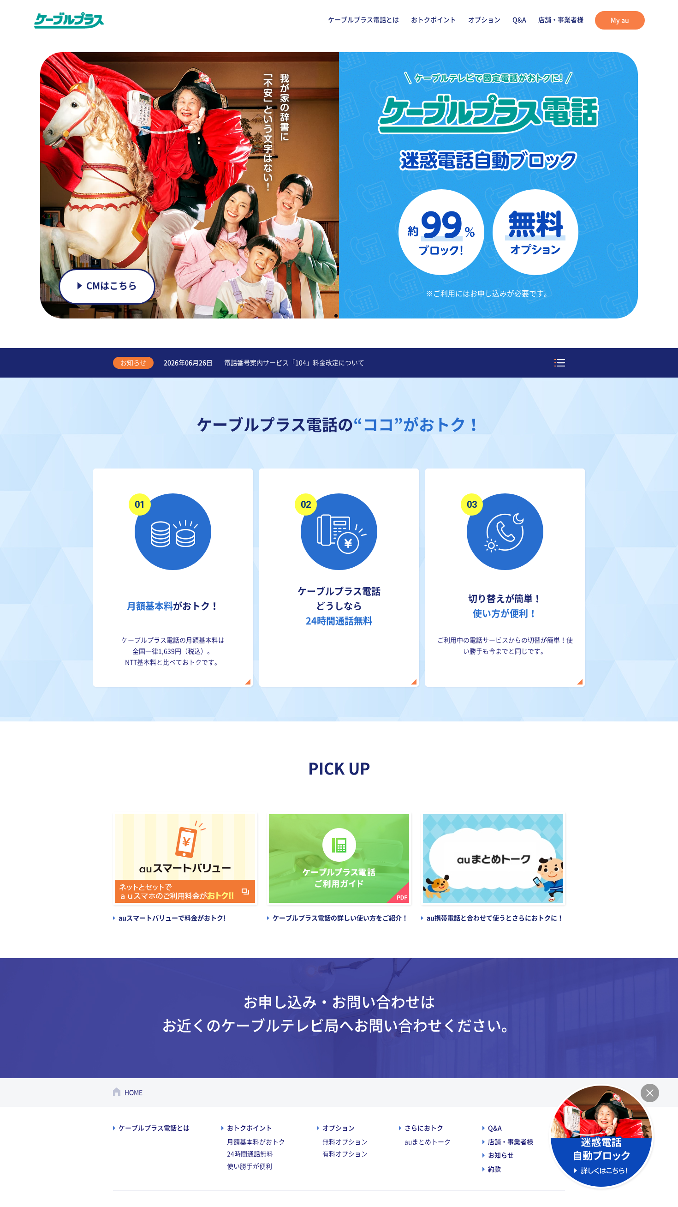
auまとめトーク (427, 1142)
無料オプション (345, 1142)
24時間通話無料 (250, 1154)
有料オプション (345, 1154)
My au (620, 20)
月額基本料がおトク (256, 1142)
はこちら (111, 285)
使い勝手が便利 (249, 1166)
